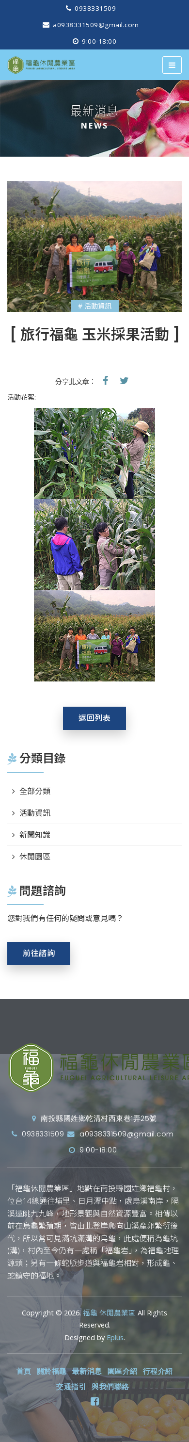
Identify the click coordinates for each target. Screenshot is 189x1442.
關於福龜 (52, 1371)
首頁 (24, 1371)
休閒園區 (34, 856)
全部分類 (34, 791)
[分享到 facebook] (105, 381)
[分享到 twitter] (124, 381)
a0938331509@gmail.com (95, 24)
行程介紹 (158, 1371)
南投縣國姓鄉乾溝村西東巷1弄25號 (98, 1118)
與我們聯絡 (110, 1387)
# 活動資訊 (94, 305)
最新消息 (87, 1371)
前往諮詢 (39, 953)
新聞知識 (34, 834)
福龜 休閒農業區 (109, 1312)
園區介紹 (123, 1371)
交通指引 (71, 1387)
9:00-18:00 (98, 41)
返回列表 (94, 718)
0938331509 (94, 8)
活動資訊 (34, 813)
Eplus (115, 1337)
